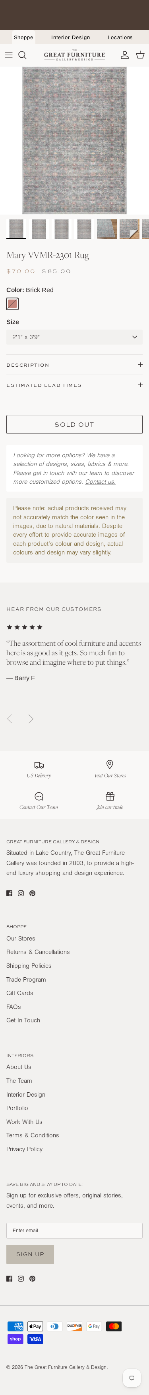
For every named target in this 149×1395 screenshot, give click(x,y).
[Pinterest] (32, 893)
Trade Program (26, 979)
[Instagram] (21, 893)
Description (28, 365)
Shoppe (24, 37)
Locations (120, 37)
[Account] (123, 55)
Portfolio (17, 1108)
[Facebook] (9, 893)
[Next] (31, 719)
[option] (74, 140)
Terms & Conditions (32, 1135)
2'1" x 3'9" (26, 337)
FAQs (13, 1006)
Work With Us (24, 1121)
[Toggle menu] (8, 55)
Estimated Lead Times (44, 385)
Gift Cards (19, 993)
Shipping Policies (29, 965)
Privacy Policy (24, 1149)
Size (12, 322)
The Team (19, 1080)
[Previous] (9, 719)
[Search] (26, 55)
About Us (18, 1067)
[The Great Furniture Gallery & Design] (74, 55)
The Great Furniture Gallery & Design (65, 1367)
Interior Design (70, 37)
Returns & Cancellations (38, 952)
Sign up (30, 1254)
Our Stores (20, 938)
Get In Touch (23, 1020)
